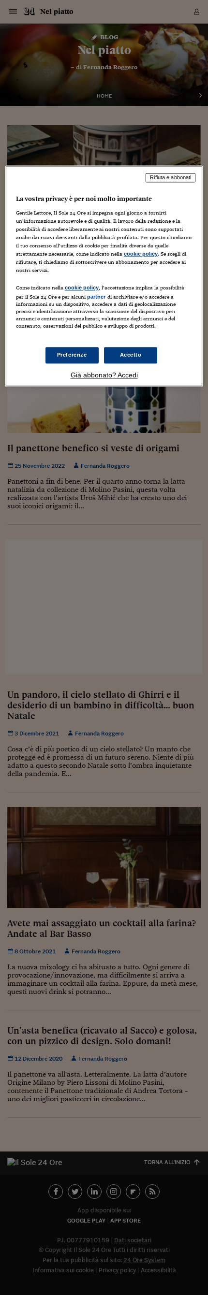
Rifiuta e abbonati (170, 177)
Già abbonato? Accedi (104, 375)
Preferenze (72, 355)
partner (96, 297)
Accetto (131, 355)
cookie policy (141, 254)
